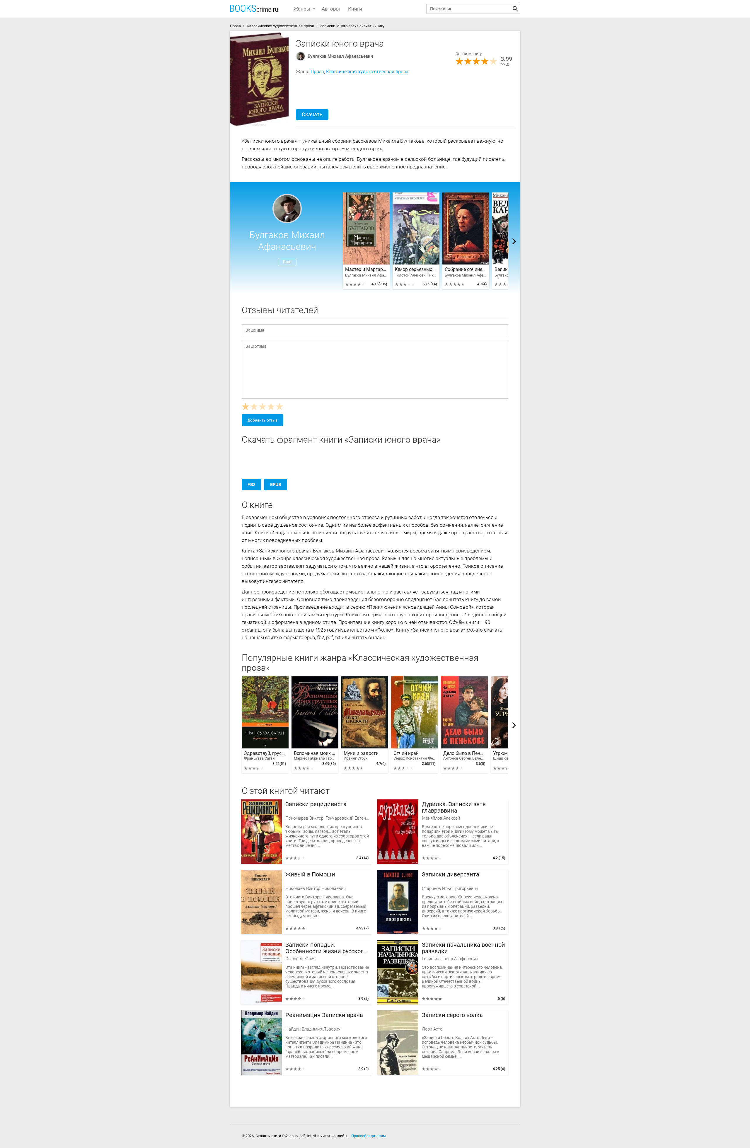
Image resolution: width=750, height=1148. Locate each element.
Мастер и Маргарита (366, 269)
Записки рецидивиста (316, 804)
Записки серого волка (452, 1015)
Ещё (287, 262)
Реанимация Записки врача (324, 1015)
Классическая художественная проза (367, 71)
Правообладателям (368, 1136)
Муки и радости (361, 755)
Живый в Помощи (310, 874)
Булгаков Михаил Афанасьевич (340, 56)
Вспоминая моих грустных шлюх (315, 755)
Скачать (312, 114)
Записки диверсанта (450, 874)
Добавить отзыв (262, 420)
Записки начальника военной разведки (463, 948)
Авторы (331, 9)
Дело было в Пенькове (464, 755)
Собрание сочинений (466, 269)
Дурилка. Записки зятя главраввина (454, 807)
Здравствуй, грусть (265, 755)
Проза (317, 71)
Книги (355, 9)
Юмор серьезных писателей (416, 269)
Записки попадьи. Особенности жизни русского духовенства (325, 948)
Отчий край (414, 755)
